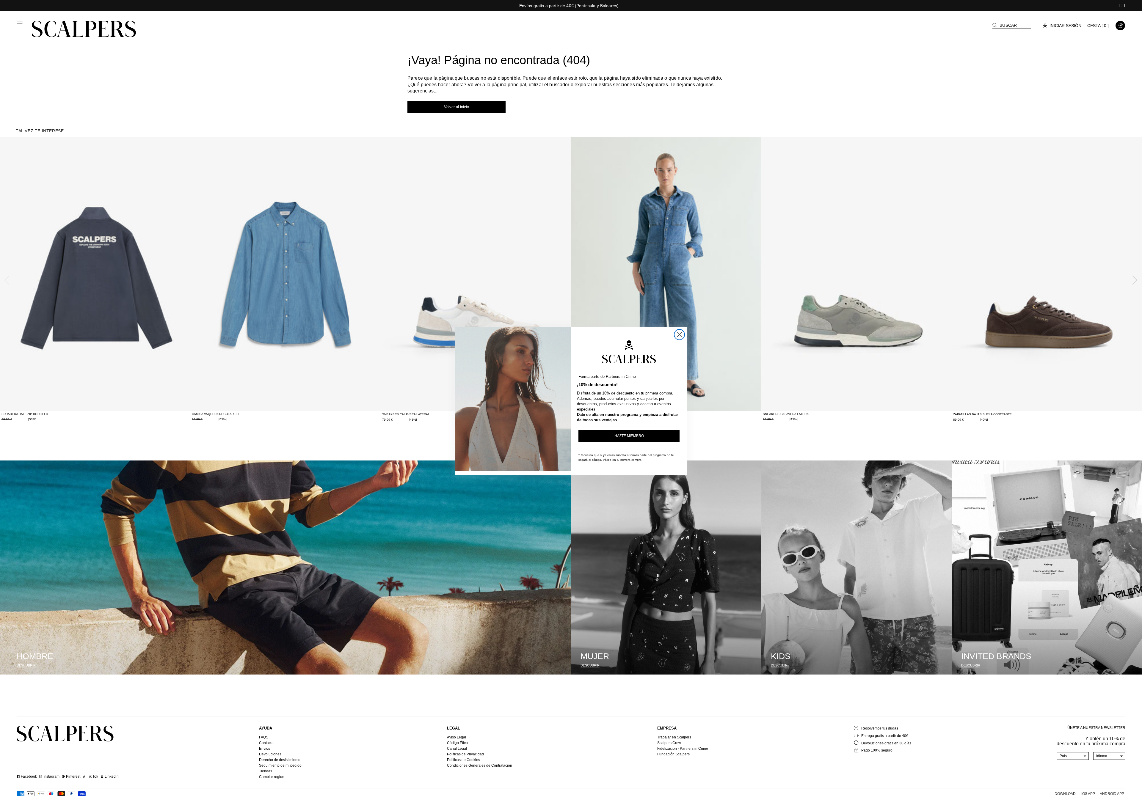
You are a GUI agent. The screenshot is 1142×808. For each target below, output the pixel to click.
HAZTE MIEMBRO (629, 436)
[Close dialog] (679, 334)
